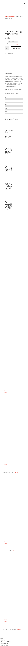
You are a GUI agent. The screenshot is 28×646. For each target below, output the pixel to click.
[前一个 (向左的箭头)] (0, 638)
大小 (7, 43)
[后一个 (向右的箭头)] (2, 638)
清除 (17, 44)
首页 (6, 16)
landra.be (14, 550)
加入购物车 (16, 48)
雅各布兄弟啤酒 (11, 16)
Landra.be (15, 472)
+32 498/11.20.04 (7, 363)
